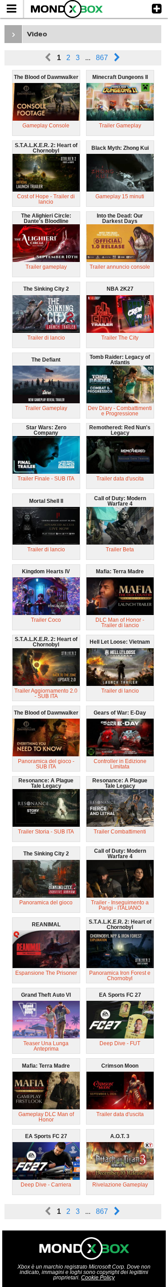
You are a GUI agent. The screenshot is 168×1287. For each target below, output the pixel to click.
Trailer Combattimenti (120, 832)
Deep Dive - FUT (119, 1043)
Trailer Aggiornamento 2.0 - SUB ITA (46, 693)
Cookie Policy (98, 1277)
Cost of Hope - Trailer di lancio (46, 199)
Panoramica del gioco (46, 902)
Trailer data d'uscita (120, 479)
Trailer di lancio (46, 338)
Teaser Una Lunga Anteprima (46, 1046)
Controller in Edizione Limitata (120, 764)
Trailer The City (119, 338)
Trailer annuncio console (120, 267)
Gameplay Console (45, 125)
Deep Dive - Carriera (46, 1185)
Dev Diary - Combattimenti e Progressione (120, 411)
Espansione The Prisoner (46, 973)
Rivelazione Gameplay (120, 1185)
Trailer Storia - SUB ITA (46, 832)
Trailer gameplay (46, 267)
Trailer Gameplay (120, 125)
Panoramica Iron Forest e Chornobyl (120, 976)
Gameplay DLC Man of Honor (46, 1117)
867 (102, 57)
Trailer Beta (120, 549)
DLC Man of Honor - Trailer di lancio (119, 622)
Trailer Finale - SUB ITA (45, 479)
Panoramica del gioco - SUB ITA (46, 764)
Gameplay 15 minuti (119, 196)
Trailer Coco (46, 620)
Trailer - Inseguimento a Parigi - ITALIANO (120, 905)
